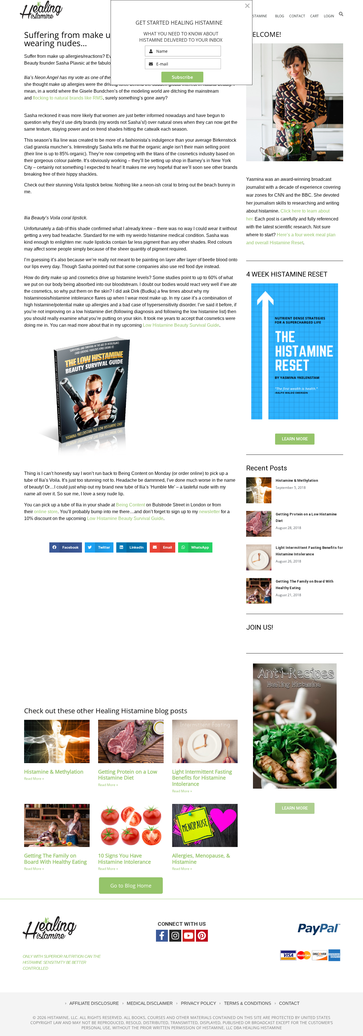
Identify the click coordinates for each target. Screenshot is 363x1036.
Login (329, 16)
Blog (279, 16)
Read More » (34, 778)
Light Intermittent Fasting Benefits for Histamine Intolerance (202, 777)
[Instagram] (175, 936)
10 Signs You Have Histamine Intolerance (124, 858)
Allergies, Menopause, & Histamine (201, 858)
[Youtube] (189, 936)
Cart (314, 16)
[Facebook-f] (162, 936)
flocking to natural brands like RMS (68, 97)
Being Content (130, 504)
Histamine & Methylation (53, 771)
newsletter (209, 511)
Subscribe (182, 77)
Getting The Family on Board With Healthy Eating (55, 858)
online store (46, 511)
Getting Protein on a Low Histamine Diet (127, 774)
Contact (297, 16)
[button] (341, 14)
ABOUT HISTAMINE (252, 16)
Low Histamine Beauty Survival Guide (181, 325)
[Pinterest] (202, 936)
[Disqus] (131, 629)
